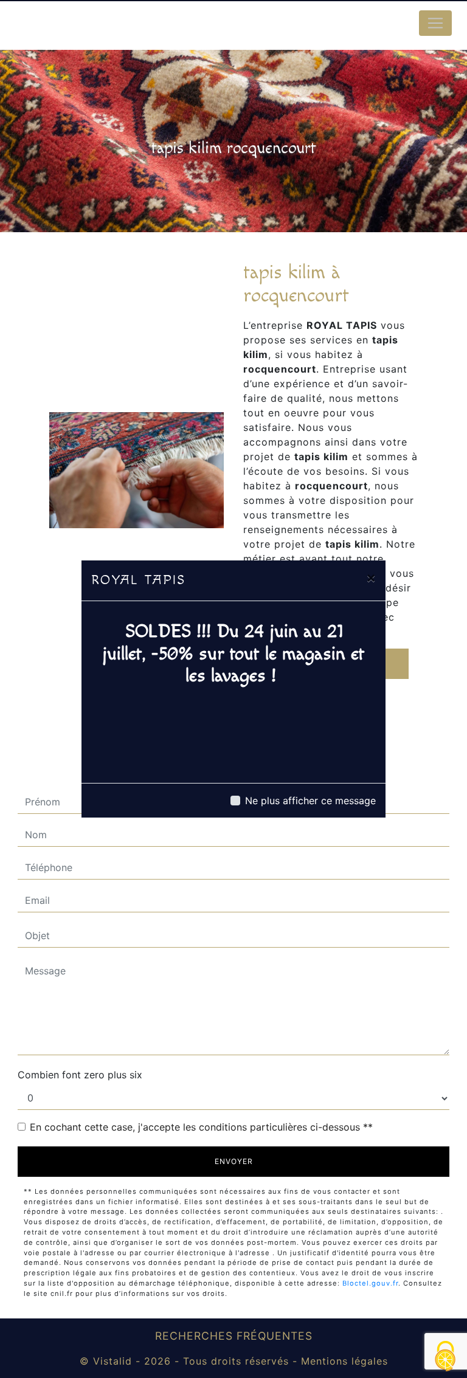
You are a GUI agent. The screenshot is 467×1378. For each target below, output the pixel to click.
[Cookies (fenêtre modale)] (445, 1357)
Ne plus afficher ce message (310, 800)
